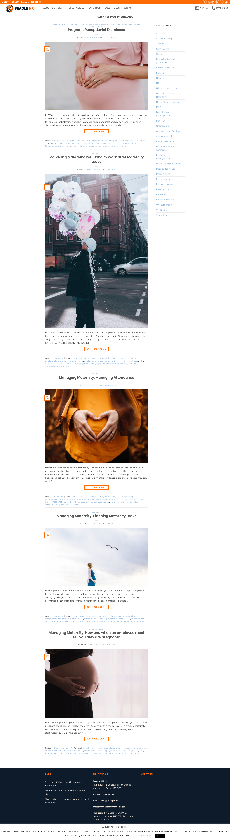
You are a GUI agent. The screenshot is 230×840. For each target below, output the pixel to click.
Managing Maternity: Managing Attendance (96, 377)
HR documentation (97, 24)
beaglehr (72, 143)
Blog (117, 8)
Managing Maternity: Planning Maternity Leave (97, 516)
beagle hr (63, 143)
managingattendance (99, 364)
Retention (161, 194)
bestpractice (113, 358)
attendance (84, 358)
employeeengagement (117, 616)
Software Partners (165, 199)
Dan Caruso (110, 169)
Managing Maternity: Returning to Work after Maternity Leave (96, 159)
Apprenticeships (165, 38)
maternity (133, 364)
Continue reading (97, 131)
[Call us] (222, 2)
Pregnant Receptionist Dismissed (96, 29)
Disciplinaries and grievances (165, 61)
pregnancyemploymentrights (105, 146)
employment (77, 361)
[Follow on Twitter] (213, 2)
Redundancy (163, 179)
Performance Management (163, 157)
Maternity (111, 24)
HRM (125, 143)
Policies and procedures (128, 24)
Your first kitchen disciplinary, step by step (65, 792)
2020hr (55, 143)
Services (57, 8)
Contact (128, 8)
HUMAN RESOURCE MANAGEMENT (60, 364)
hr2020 (111, 143)
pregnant (123, 146)
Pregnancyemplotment (55, 146)
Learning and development (163, 114)
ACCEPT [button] (159, 836)
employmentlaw (110, 361)
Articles (65, 24)
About (46, 8)
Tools (107, 8)
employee (124, 358)
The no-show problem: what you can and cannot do (67, 801)
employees (134, 358)
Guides (80, 8)
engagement (124, 619)
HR (86, 24)
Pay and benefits (165, 141)
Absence (56, 24)
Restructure (162, 189)
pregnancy (133, 143)
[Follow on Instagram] (209, 2)
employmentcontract (93, 361)
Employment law (77, 24)
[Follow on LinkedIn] (226, 2)
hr (78, 143)
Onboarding (162, 126)
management (83, 364)
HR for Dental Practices (168, 102)
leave (91, 621)
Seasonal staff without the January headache (63, 784)
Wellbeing (161, 210)
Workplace (96, 26)
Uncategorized (164, 205)
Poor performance (165, 169)
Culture (160, 54)
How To (94, 153)
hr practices (102, 143)
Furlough (161, 73)
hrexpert (118, 143)
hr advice (84, 143)
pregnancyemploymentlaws (79, 146)
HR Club (69, 8)
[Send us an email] (217, 2)
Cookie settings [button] (143, 835)
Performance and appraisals (165, 148)
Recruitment (95, 8)
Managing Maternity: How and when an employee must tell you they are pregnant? (96, 635)
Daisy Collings (109, 37)
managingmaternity (119, 364)
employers (66, 361)
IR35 (158, 107)
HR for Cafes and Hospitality (165, 95)
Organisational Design (168, 131)
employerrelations (53, 361)
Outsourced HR (164, 136)
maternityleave (51, 366)
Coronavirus (162, 49)
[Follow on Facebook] (205, 2)
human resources (84, 753)
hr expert (92, 143)
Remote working (165, 184)
